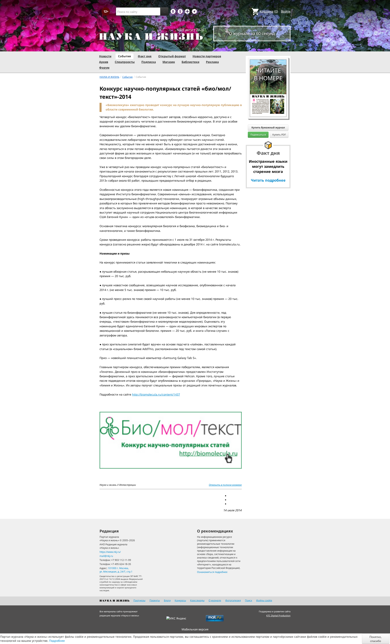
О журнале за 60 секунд (252, 33)
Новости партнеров (207, 56)
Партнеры (139, 600)
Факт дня (145, 56)
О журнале (215, 600)
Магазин (168, 62)
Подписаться (258, 134)
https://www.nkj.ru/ (110, 552)
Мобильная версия (195, 629)
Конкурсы (180, 600)
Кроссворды (197, 600)
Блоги (167, 600)
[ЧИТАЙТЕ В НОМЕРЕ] (268, 47)
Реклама (212, 62)
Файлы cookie (264, 600)
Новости (105, 56)
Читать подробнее (268, 180)
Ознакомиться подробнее (212, 572)
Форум (104, 67)
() (269, 11)
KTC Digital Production (278, 615)
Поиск (248, 600)
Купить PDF (279, 134)
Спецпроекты (125, 62)
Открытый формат (172, 56)
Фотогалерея (233, 600)
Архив (103, 62)
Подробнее (57, 641)
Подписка (148, 62)
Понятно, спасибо (375, 639)
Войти (285, 11)
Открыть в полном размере (225, 485)
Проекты (155, 600)
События (124, 56)
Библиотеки (190, 62)
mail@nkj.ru (106, 556)
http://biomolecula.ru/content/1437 (156, 394)
